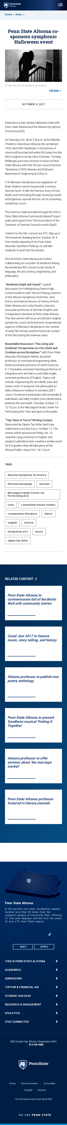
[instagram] (25, 934)
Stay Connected (17, 1021)
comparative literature (22, 513)
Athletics (12, 1013)
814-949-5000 (36, 1044)
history (29, 522)
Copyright (28, 1090)
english (12, 522)
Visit (23, 946)
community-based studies (38, 504)
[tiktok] (50, 934)
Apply (44, 946)
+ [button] (56, 961)
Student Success (18, 995)
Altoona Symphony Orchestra (27, 475)
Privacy (12, 1083)
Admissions (13, 978)
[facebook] (17, 934)
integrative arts (18, 531)
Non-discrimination (29, 1083)
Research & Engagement (23, 1004)
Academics (13, 969)
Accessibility (49, 1083)
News (19, 14)
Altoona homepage (20, 483)
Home (8, 14)
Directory (42, 1090)
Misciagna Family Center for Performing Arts (26, 494)
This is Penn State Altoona (25, 961)
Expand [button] (54, 90)
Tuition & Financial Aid (22, 987)
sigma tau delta (18, 540)
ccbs (11, 504)
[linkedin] (41, 934)
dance (48, 513)
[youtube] (33, 934)
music (39, 531)
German (44, 483)
